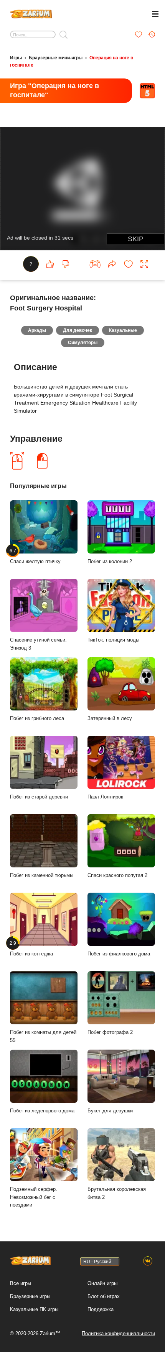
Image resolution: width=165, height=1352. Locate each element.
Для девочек (77, 330)
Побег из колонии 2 (109, 561)
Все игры (20, 1283)
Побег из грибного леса (37, 718)
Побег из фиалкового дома (118, 954)
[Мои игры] (138, 34)
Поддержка (100, 1309)
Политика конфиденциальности (118, 1333)
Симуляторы (82, 342)
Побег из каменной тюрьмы (41, 875)
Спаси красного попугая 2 (117, 875)
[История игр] (151, 34)
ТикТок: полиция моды (113, 640)
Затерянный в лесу (109, 718)
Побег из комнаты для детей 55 (43, 1036)
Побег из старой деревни (39, 797)
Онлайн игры (102, 1283)
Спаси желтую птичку (35, 556)
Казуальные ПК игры (34, 1309)
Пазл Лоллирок (105, 797)
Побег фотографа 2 (110, 1032)
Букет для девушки (110, 1111)
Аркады (37, 330)
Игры (16, 57)
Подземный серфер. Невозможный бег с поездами (33, 1197)
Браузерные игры (30, 1296)
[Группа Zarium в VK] (147, 1261)
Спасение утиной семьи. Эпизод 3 (38, 644)
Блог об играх (103, 1296)
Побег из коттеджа (31, 949)
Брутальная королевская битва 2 (116, 1193)
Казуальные (123, 330)
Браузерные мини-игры (55, 57)
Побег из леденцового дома (42, 1111)
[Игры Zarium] (31, 13)
